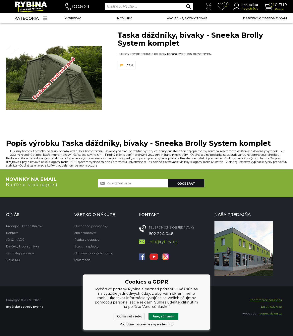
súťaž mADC (15, 239)
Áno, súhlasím (163, 316)
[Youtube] (153, 257)
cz (208, 4)
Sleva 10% (13, 260)
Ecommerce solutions (266, 300)
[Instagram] (165, 257)
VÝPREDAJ (73, 18)
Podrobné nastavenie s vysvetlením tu (146, 324)
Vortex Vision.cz (270, 313)
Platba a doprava (86, 239)
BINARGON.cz (271, 306)
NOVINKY (124, 18)
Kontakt (12, 233)
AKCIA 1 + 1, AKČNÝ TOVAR (187, 18)
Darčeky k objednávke (22, 246)
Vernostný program (20, 253)
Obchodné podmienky (91, 226)
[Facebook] (142, 257)
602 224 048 (80, 6)
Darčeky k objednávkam (265, 18)
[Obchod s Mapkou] (243, 248)
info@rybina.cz (162, 241)
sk (208, 9)
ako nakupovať (85, 233)
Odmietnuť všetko (129, 316)
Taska (129, 65)
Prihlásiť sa (249, 5)
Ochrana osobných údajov (93, 253)
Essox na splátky (86, 246)
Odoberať (186, 183)
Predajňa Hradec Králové (24, 226)
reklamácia (82, 260)
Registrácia (249, 8)
